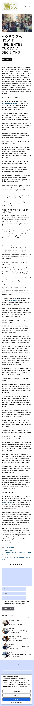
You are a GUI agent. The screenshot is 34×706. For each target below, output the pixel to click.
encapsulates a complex (9, 103)
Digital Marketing (6, 59)
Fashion (11, 628)
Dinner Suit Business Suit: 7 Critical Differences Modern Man (18, 639)
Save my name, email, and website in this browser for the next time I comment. (16, 602)
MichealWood (5, 56)
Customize (16, 691)
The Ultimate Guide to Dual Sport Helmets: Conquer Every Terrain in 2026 (20, 623)
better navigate (7, 502)
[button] (25, 6)
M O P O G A (8, 550)
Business (12, 644)
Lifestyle (18, 636)
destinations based (13, 300)
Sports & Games (14, 620)
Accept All (16, 699)
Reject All (16, 695)
